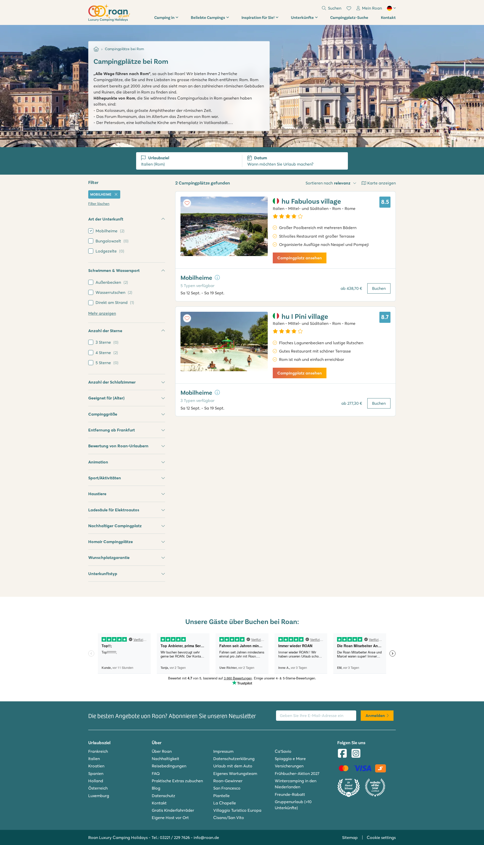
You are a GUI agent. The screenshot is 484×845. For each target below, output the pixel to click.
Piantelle (221, 795)
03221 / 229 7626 (175, 837)
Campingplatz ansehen (299, 257)
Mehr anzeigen (102, 313)
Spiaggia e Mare (290, 758)
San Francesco (226, 788)
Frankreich (98, 751)
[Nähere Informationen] (217, 277)
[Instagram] (356, 753)
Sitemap (350, 837)
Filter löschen (98, 203)
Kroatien (96, 765)
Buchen (379, 288)
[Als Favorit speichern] (187, 203)
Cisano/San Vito (228, 817)
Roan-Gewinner (228, 780)
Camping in (164, 17)
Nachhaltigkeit (165, 758)
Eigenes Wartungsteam (235, 773)
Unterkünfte (302, 17)
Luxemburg (98, 795)
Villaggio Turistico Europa (237, 810)
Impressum (223, 751)
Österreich (98, 788)
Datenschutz (163, 795)
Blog (156, 788)
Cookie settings (381, 837)
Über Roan (162, 751)
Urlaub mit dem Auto (232, 765)
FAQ (156, 773)
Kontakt (388, 17)
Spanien (95, 773)
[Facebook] (342, 753)
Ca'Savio (283, 751)
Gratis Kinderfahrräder (173, 810)
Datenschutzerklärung (234, 758)
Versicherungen (289, 765)
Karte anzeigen (381, 182)
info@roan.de (206, 837)
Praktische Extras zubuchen (177, 780)
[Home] (96, 49)
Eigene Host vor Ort (170, 817)
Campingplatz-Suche (349, 17)
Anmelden (375, 715)
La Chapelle (224, 802)
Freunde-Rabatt (290, 794)
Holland (95, 780)
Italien (94, 758)
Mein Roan (372, 8)
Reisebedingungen (169, 765)
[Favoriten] (348, 8)
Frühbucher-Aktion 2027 (297, 773)
